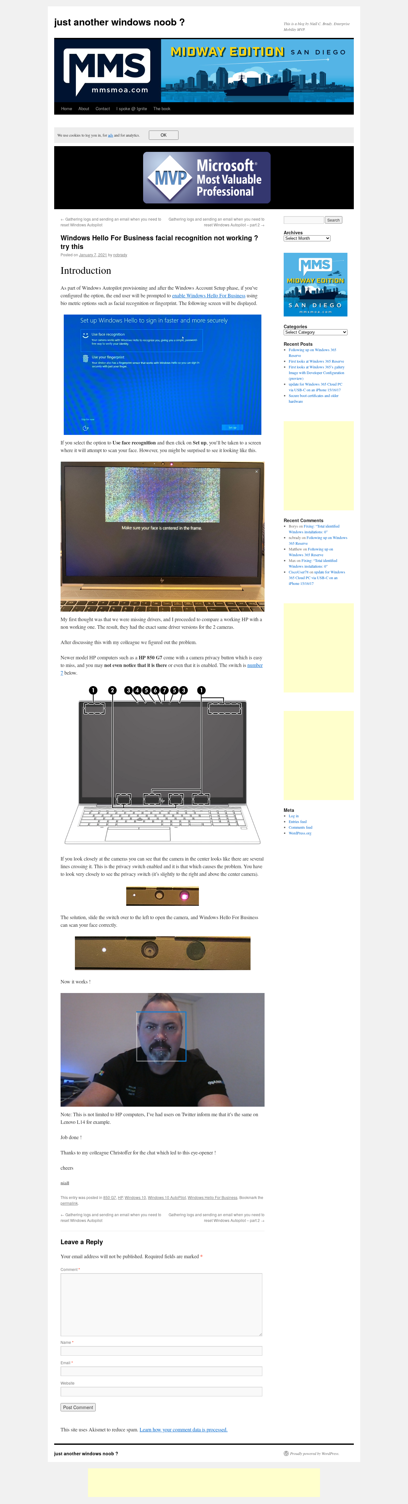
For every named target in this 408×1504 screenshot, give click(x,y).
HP (120, 1197)
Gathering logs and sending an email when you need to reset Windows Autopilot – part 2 (217, 221)
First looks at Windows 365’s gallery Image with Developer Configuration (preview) (317, 372)
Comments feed (300, 827)
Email (67, 1362)
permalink (69, 1203)
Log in (294, 815)
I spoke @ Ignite (131, 108)
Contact (103, 108)
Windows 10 (135, 1197)
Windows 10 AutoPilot (167, 1197)
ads (110, 135)
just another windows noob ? (119, 21)
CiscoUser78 (299, 571)
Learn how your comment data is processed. (184, 1429)
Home (66, 108)
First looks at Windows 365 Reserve (316, 361)
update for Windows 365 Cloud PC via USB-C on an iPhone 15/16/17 (317, 577)
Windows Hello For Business (212, 1197)
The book (162, 108)
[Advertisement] (337, 465)
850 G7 (109, 1197)
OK (164, 135)
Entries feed (298, 821)
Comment (70, 1269)
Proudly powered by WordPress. (314, 1453)
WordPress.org (300, 832)
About (83, 108)
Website (68, 1383)
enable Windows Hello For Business (208, 295)
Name (67, 1342)
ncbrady (120, 254)
